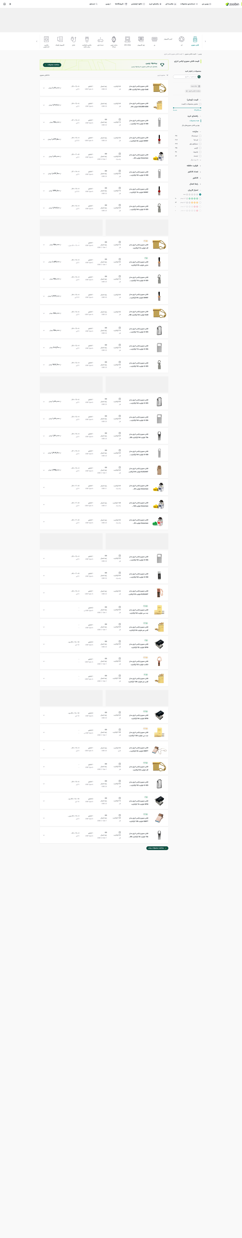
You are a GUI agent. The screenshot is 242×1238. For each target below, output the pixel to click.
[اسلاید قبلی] (205, 41)
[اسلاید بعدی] (37, 41)
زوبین (200, 54)
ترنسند (196, 156)
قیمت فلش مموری (190, 54)
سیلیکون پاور (194, 144)
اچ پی (196, 148)
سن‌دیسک (194, 136)
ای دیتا (196, 140)
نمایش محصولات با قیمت (189, 104)
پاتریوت (195, 152)
